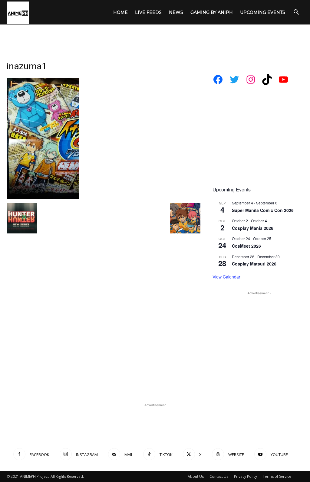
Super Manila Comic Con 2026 (263, 210)
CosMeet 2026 (246, 246)
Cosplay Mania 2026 (252, 228)
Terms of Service (277, 476)
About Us (196, 476)
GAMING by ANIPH (211, 12)
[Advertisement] (155, 41)
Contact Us (218, 476)
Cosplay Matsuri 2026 (254, 264)
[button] (296, 13)
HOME (120, 12)
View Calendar (226, 277)
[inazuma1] (43, 197)
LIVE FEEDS (148, 12)
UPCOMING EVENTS (262, 12)
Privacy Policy (245, 476)
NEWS (176, 12)
